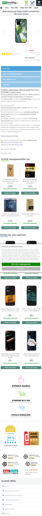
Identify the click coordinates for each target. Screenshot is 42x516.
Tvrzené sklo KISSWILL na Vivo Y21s (30, 215)
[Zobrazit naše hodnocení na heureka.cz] (10, 446)
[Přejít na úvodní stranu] (10, 3)
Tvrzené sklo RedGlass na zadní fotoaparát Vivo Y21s (10, 215)
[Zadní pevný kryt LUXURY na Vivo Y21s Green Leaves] (21, 31)
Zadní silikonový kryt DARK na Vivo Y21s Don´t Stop (10, 310)
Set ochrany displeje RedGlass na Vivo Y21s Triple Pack (30, 181)
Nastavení (21, 268)
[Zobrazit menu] (39, 3)
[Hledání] (26, 3)
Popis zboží (6, 68)
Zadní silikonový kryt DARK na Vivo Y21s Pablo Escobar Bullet (10, 356)
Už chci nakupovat (21, 264)
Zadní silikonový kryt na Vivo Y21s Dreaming (32, 355)
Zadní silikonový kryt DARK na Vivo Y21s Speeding (31, 310)
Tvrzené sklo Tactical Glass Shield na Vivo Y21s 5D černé (10, 181)
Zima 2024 (6, 85)
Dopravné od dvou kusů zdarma (12, 74)
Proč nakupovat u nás (9, 79)
